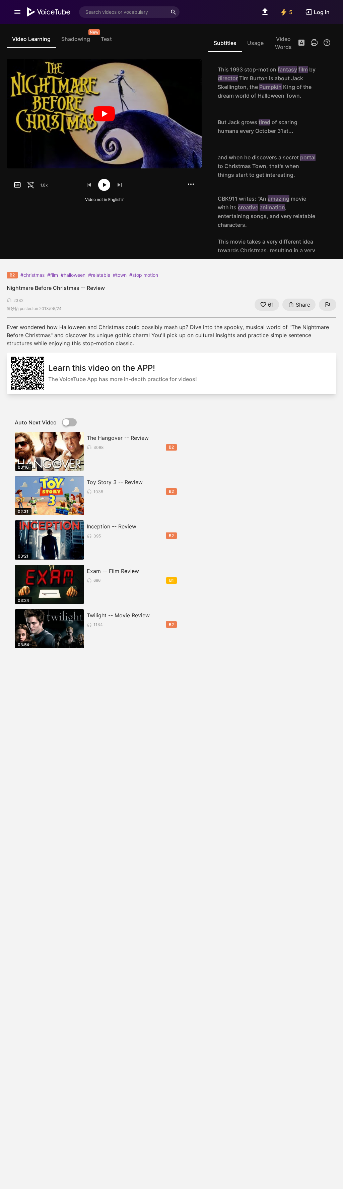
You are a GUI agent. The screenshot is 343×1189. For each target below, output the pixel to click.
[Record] (323, 82)
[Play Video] (104, 114)
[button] (301, 43)
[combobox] (123, 12)
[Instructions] (327, 43)
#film (52, 275)
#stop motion (143, 275)
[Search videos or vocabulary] (173, 12)
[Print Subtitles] (314, 43)
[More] (191, 184)
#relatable (99, 275)
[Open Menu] (17, 12)
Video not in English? (104, 199)
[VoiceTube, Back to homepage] (49, 12)
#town (120, 275)
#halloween (73, 275)
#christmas (32, 275)
